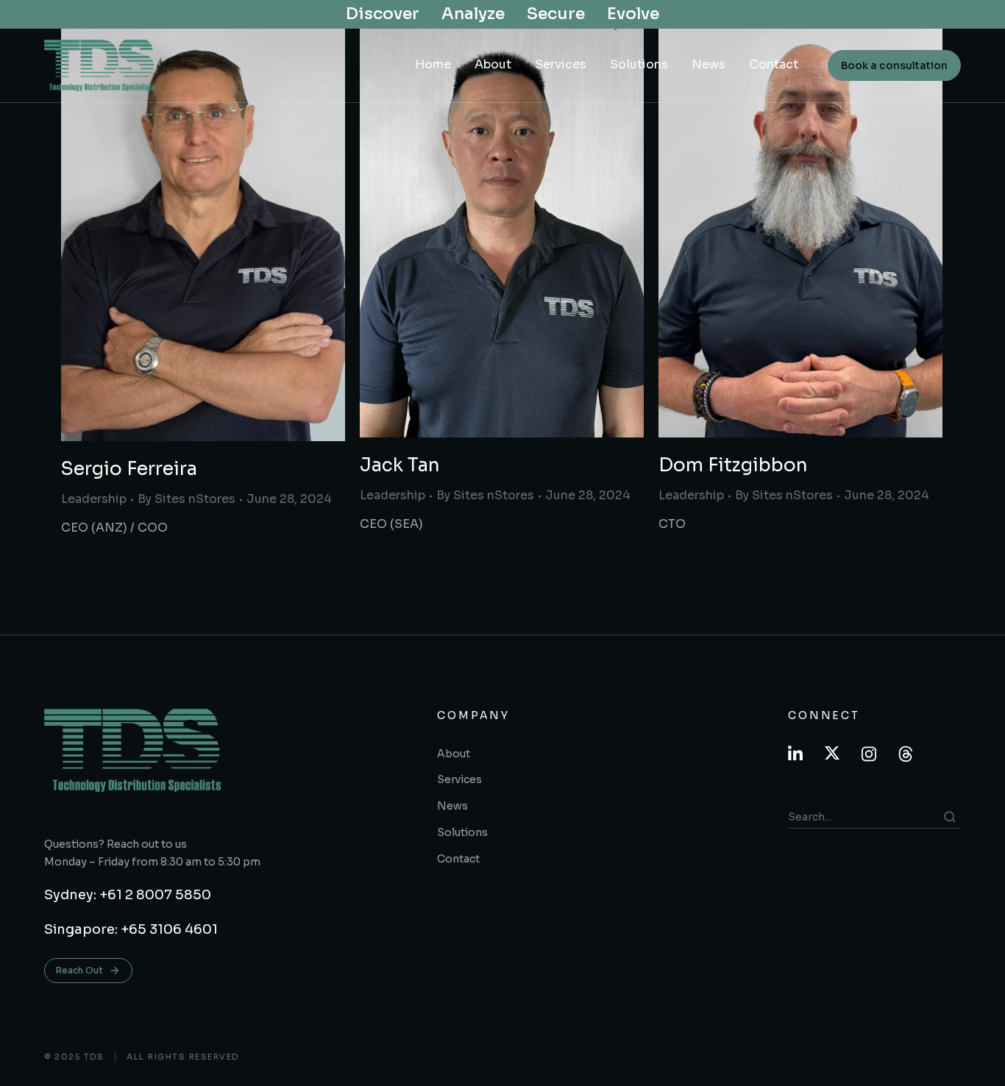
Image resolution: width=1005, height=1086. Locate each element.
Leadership (94, 499)
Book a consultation (894, 65)
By (186, 499)
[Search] (950, 817)
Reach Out (79, 970)
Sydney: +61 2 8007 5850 (127, 895)
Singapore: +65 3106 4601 (131, 929)
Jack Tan (400, 465)
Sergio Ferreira (129, 468)
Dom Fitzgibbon (733, 465)
